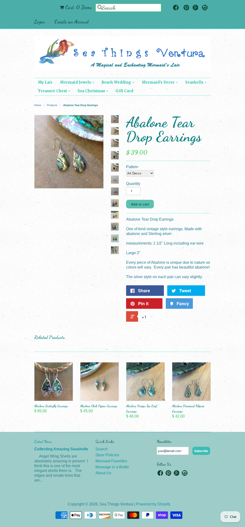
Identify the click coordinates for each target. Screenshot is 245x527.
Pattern (132, 167)
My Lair (45, 82)
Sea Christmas (92, 91)
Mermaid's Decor (159, 82)
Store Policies (107, 455)
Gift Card (124, 91)
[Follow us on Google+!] (195, 8)
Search (101, 449)
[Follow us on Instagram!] (205, 8)
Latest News (43, 441)
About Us (103, 473)
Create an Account (72, 21)
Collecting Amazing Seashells (61, 449)
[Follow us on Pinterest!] (186, 8)
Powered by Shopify (153, 504)
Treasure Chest (53, 91)
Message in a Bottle (112, 467)
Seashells (194, 82)
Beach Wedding (116, 82)
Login (39, 21)
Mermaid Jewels (76, 82)
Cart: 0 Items (78, 7)
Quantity (133, 184)
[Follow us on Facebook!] (176, 8)
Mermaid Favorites (111, 461)
